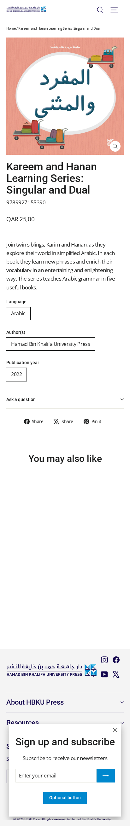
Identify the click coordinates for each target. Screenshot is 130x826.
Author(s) (15, 332)
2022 (16, 374)
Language (16, 302)
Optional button (65, 797)
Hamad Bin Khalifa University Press (50, 343)
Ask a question (21, 399)
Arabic (18, 313)
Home (10, 28)
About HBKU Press (35, 702)
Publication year (22, 362)
